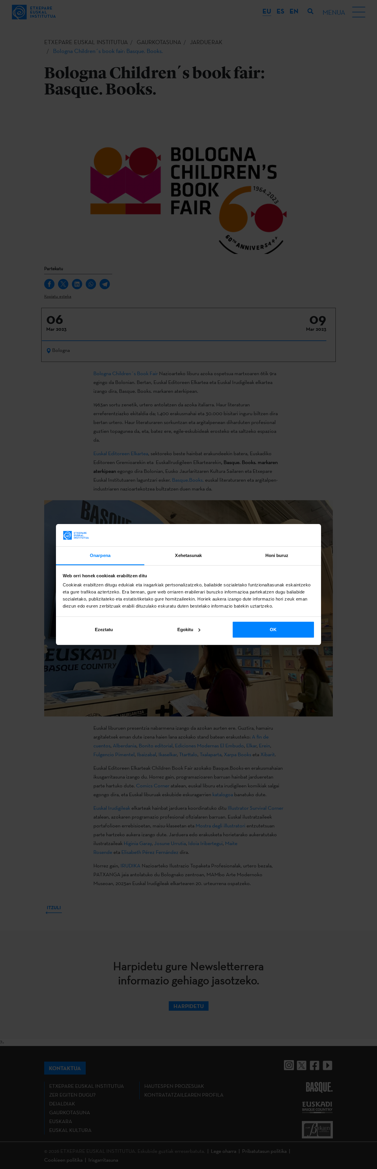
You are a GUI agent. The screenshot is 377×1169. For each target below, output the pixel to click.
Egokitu (185, 629)
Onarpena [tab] (100, 555)
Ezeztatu (104, 629)
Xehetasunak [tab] (188, 555)
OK (273, 629)
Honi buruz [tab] (277, 555)
